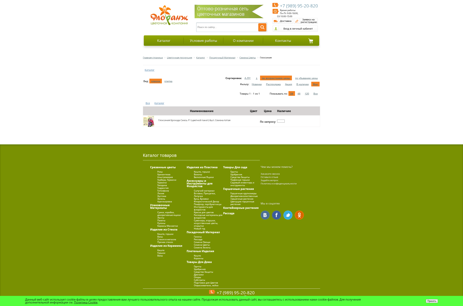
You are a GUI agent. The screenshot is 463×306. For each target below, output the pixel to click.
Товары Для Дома (199, 262)
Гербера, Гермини (166, 179)
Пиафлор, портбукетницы (207, 204)
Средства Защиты (203, 271)
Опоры (197, 277)
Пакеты (161, 220)
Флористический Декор (206, 201)
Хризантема (163, 174)
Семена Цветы (202, 244)
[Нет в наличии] (281, 121)
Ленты (160, 217)
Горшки (161, 253)
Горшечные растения (238, 189)
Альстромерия (165, 177)
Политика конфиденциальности (279, 183)
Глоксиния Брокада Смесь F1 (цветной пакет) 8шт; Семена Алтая (194, 120)
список (155, 81)
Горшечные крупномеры (243, 193)
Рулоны (161, 223)
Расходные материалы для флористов (208, 216)
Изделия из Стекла (163, 229)
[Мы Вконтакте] (265, 215)
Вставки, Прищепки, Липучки (205, 194)
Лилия (160, 193)
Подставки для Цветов (206, 282)
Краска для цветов (204, 212)
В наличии (302, 84)
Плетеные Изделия (200, 251)
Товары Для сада (235, 167)
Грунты (197, 266)
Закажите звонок (270, 173)
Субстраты (199, 280)
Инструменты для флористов (203, 208)
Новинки (257, 84)
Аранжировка (164, 201)
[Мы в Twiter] (287, 215)
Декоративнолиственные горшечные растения (244, 197)
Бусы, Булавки (201, 198)
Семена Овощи (202, 242)
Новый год (199, 228)
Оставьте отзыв (269, 177)
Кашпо (160, 250)
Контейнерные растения (241, 207)
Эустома (161, 196)
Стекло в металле (166, 239)
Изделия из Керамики (166, 245)
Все (315, 84)
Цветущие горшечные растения (242, 203)
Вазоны (198, 174)
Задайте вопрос (269, 180)
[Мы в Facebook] (276, 215)
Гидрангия (163, 188)
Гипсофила (163, 190)
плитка (168, 81)
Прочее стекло (165, 242)
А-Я (248, 78)
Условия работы (203, 40)
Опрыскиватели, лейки (206, 285)
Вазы (160, 236)
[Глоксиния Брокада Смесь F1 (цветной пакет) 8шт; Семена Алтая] (148, 121)
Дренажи (199, 274)
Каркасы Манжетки (167, 225)
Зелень (161, 198)
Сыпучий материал (204, 190)
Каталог (163, 40)
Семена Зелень (202, 247)
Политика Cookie (85, 302)
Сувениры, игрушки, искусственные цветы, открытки (206, 223)
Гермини (162, 182)
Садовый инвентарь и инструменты (242, 184)
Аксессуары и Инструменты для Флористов (200, 183)
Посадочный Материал (203, 232)
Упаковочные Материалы (160, 206)
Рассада (198, 239)
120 (307, 93)
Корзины (198, 258)
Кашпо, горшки (165, 234)
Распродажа (273, 84)
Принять (431, 301)
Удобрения (200, 269)
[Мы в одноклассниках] (299, 215)
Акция (288, 84)
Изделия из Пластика (202, 167)
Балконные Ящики (204, 177)
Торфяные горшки (240, 179)
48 (299, 93)
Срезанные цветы (163, 167)
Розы (160, 171)
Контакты (283, 40)
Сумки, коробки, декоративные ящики (169, 213)
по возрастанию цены (276, 78)
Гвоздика (162, 185)
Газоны (198, 236)
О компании (243, 40)
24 (291, 93)
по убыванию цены (306, 78)
